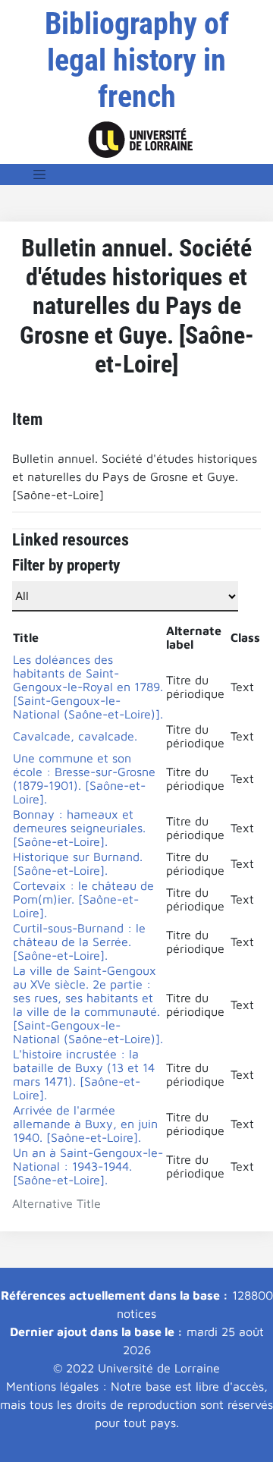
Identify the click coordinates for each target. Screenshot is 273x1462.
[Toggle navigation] (39, 174)
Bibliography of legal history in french (137, 60)
